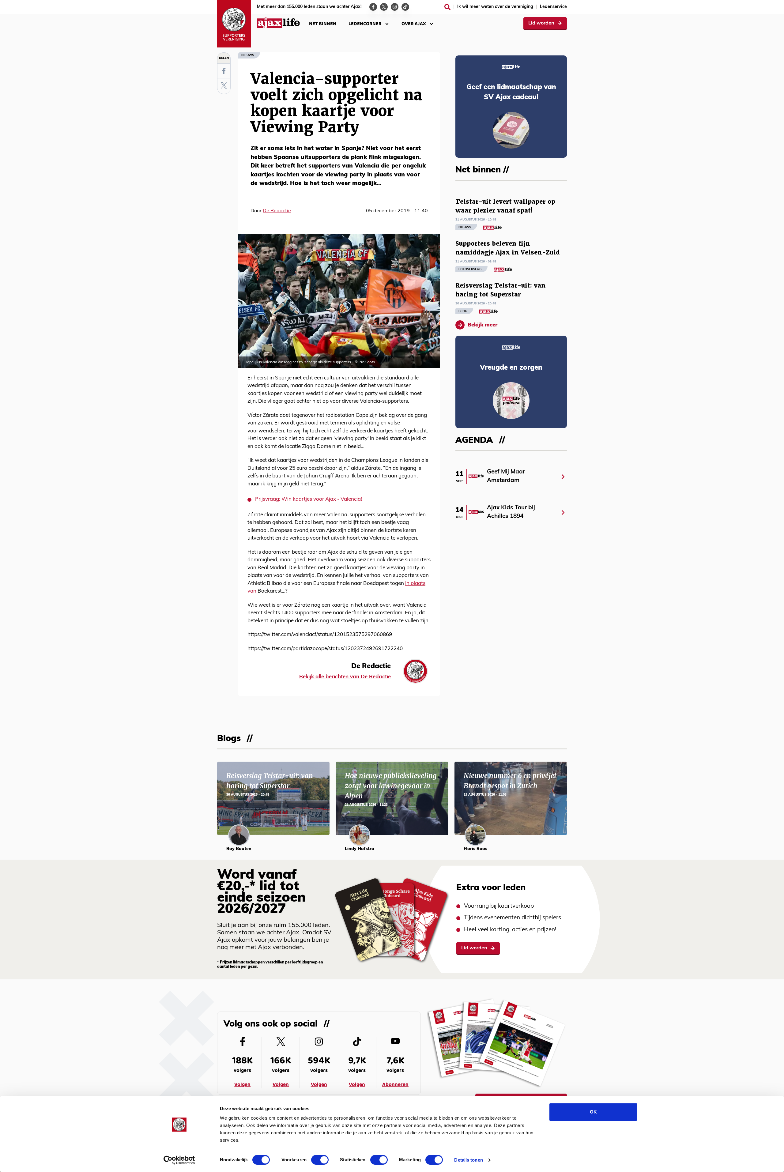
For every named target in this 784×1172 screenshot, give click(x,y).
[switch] (320, 1160)
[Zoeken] (447, 7)
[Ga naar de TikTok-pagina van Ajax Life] (405, 7)
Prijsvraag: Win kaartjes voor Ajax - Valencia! (308, 499)
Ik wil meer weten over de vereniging (495, 7)
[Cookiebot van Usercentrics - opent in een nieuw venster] (179, 1160)
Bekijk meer (482, 325)
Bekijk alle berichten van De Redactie (345, 677)
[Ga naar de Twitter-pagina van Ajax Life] (384, 7)
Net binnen (322, 24)
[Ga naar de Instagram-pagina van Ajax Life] (394, 7)
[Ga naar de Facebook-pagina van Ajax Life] (373, 7)
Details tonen (468, 1160)
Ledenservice (553, 7)
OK (593, 1111)
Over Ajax (413, 24)
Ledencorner (365, 24)
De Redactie (277, 211)
